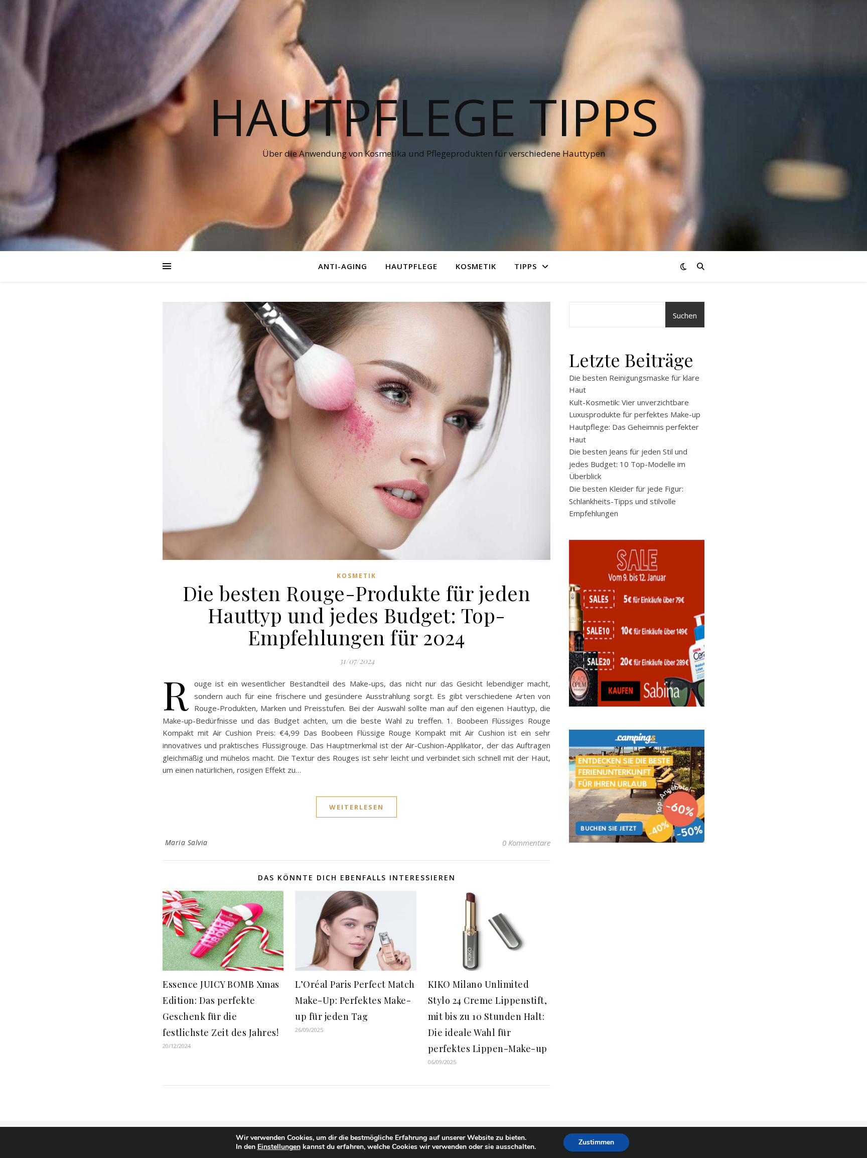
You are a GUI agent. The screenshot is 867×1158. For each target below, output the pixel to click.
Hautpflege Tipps (434, 116)
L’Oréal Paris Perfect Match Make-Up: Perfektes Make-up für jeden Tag (355, 1000)
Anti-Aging (342, 266)
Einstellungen (279, 1146)
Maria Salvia (186, 842)
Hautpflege (411, 266)
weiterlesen (356, 807)
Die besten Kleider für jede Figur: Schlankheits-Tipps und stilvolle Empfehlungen (626, 501)
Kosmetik (476, 266)
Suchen (685, 315)
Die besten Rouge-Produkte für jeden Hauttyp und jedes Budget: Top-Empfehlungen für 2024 (357, 615)
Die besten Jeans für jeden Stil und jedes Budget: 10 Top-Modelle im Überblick (628, 463)
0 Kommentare (526, 843)
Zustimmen (596, 1142)
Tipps (525, 266)
